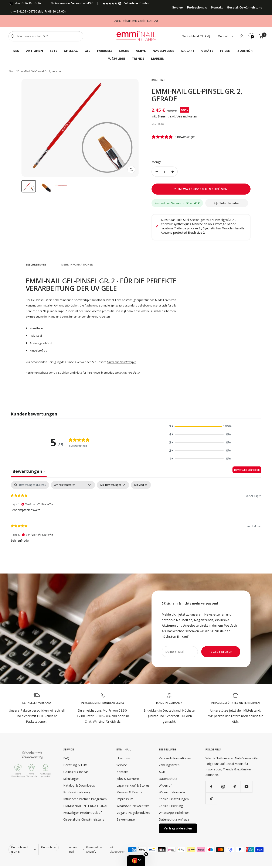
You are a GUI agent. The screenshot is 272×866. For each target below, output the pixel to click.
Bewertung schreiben (247, 470)
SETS (53, 50)
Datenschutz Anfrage (174, 819)
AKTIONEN (34, 50)
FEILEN (225, 50)
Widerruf (165, 785)
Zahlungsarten (169, 765)
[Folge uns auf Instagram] (223, 787)
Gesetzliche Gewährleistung (83, 819)
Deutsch (223, 36)
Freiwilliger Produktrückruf (82, 812)
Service (177, 7)
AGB (162, 772)
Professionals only (76, 792)
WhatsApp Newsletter (132, 806)
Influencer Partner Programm (85, 799)
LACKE (124, 50)
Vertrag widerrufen (178, 828)
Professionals (197, 7)
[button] (200, 426)
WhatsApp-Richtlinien (174, 812)
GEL (87, 50)
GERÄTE (207, 50)
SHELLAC (71, 50)
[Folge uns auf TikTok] (211, 798)
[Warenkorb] (261, 36)
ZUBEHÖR (244, 50)
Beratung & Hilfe (75, 765)
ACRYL (141, 50)
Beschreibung (36, 264)
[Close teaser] (146, 854)
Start (11, 71)
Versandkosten (187, 116)
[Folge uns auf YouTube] (246, 787)
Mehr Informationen (77, 264)
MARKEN (157, 58)
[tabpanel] (136, 514)
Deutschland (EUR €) (196, 36)
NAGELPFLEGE (163, 50)
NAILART (187, 50)
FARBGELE (104, 50)
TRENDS (138, 58)
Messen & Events (129, 792)
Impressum (124, 799)
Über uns (123, 758)
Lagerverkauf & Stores (133, 785)
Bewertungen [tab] (28, 471)
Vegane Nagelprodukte (133, 812)
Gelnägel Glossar (75, 772)
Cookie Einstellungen (174, 799)
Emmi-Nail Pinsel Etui (127, 372)
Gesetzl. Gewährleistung (244, 7)
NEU (16, 50)
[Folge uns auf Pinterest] (235, 787)
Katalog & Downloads (79, 785)
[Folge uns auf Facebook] (211, 787)
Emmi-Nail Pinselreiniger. (121, 362)
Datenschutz (168, 778)
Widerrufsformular (172, 792)
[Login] (242, 36)
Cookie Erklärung (171, 806)
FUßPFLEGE (116, 58)
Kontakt (217, 7)
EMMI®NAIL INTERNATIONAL (85, 806)
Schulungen (71, 778)
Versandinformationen (175, 758)
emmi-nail (159, 80)
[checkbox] (141, 485)
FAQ (66, 758)
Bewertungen (126, 819)
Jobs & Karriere (127, 778)
